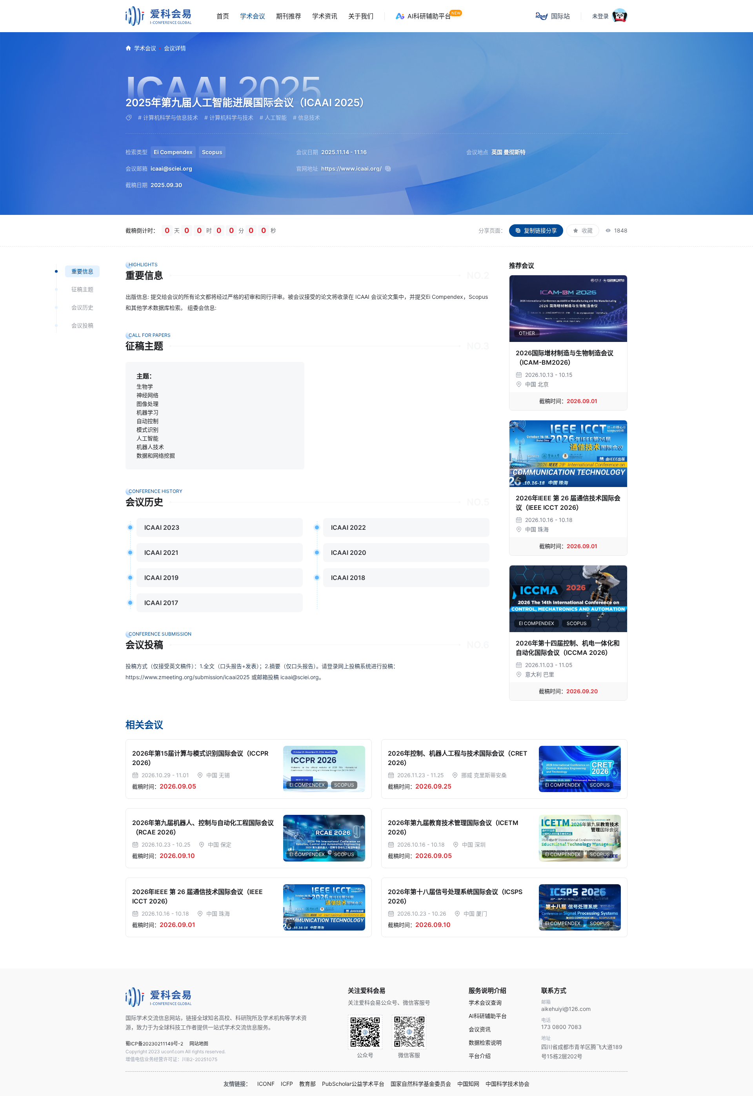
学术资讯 (324, 16)
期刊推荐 (288, 16)
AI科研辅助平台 (429, 16)
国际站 (560, 16)
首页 (222, 16)
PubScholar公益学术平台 (353, 1084)
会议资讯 (480, 1029)
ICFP (287, 1084)
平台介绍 (480, 1056)
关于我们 (360, 16)
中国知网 (468, 1084)
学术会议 (252, 16)
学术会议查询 (485, 1002)
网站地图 (198, 1044)
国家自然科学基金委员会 (421, 1084)
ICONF (266, 1084)
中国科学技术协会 (507, 1084)
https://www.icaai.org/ (351, 168)
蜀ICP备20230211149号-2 (154, 1044)
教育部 (307, 1084)
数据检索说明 (485, 1042)
